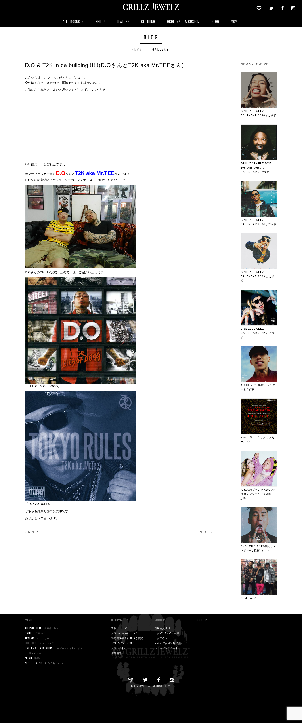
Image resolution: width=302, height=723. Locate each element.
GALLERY (160, 49)
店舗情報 (116, 653)
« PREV (31, 532)
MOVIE (235, 21)
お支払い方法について (124, 633)
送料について (119, 628)
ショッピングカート (166, 648)
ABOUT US (45, 663)
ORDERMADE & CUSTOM (183, 21)
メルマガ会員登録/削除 (168, 643)
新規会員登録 (162, 628)
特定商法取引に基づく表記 (127, 638)
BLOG (215, 21)
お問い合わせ (119, 648)
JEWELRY (123, 21)
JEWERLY (38, 638)
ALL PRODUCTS (73, 21)
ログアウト (161, 638)
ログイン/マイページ (166, 633)
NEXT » (206, 532)
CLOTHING (148, 21)
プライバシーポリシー (124, 643)
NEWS (137, 49)
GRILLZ (100, 21)
